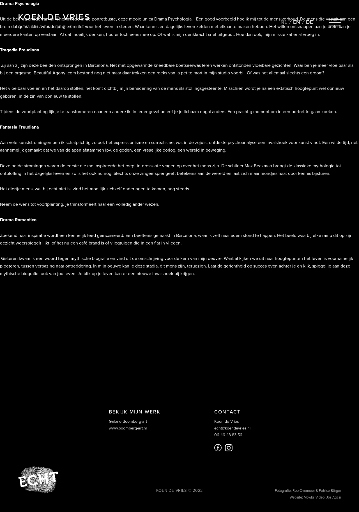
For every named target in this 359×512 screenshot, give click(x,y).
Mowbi (309, 497)
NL (283, 22)
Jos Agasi (333, 497)
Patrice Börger (330, 490)
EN (296, 22)
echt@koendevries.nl (232, 428)
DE (309, 22)
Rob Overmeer (304, 490)
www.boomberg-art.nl (128, 428)
